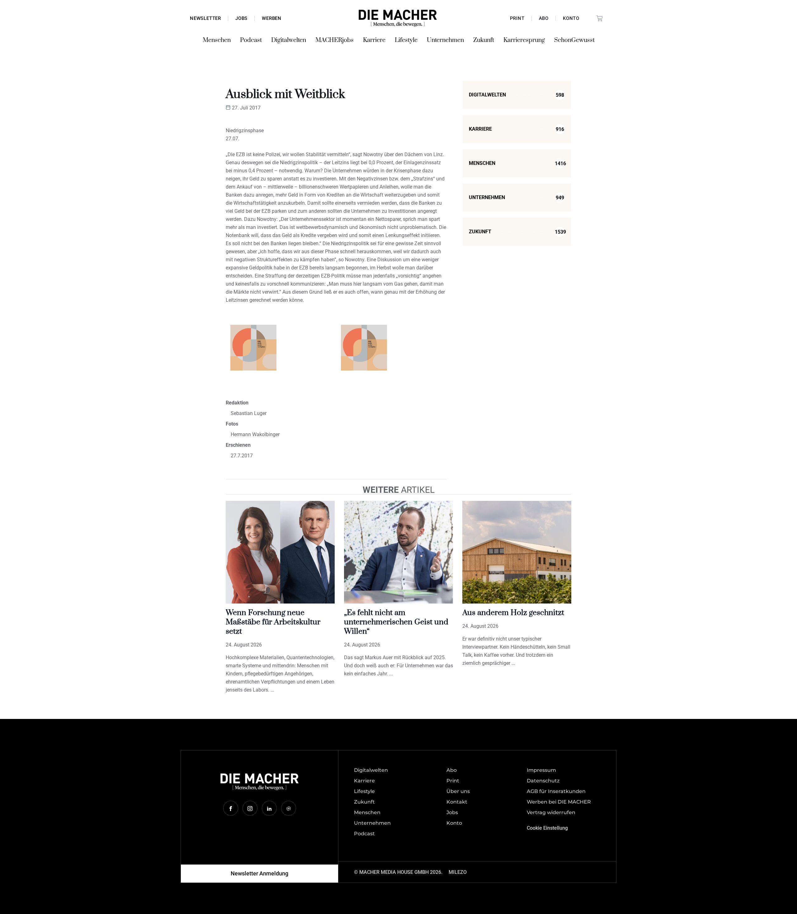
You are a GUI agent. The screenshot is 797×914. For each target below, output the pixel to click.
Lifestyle (406, 40)
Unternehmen (445, 40)
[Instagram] (250, 808)
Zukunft (483, 40)
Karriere (374, 40)
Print (517, 18)
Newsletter (205, 18)
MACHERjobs (334, 40)
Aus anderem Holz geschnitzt (513, 613)
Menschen (217, 40)
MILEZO (458, 872)
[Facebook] (230, 808)
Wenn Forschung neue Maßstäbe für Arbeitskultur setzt (273, 622)
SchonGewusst (574, 40)
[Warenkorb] (599, 18)
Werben (271, 18)
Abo (544, 18)
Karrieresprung (524, 40)
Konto (571, 18)
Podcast (251, 40)
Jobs (241, 18)
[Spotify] (288, 808)
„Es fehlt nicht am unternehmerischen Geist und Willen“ (396, 622)
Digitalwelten (288, 40)
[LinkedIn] (269, 808)
